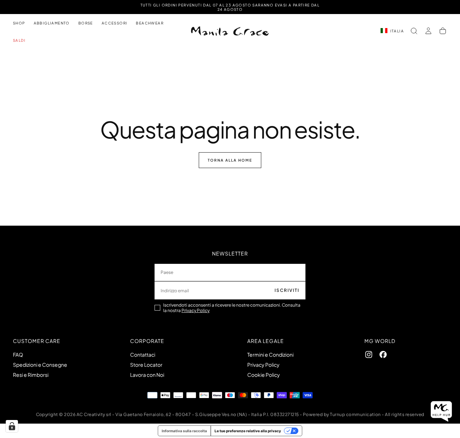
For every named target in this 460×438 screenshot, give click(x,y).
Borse (85, 23)
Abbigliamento (52, 23)
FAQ (18, 354)
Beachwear (150, 23)
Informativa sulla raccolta (184, 431)
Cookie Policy (263, 374)
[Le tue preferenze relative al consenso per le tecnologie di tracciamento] (12, 426)
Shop (19, 23)
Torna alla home (230, 160)
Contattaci (142, 354)
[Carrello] (442, 31)
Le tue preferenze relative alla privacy (248, 431)
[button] (414, 31)
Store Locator (146, 364)
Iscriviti (287, 290)
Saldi (19, 40)
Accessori (115, 23)
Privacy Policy (195, 310)
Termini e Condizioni (270, 354)
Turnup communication (355, 414)
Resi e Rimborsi (31, 374)
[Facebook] (383, 354)
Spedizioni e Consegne (40, 364)
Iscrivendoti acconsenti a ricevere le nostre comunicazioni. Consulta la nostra (231, 307)
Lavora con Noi (147, 374)
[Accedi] (428, 31)
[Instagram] (368, 354)
